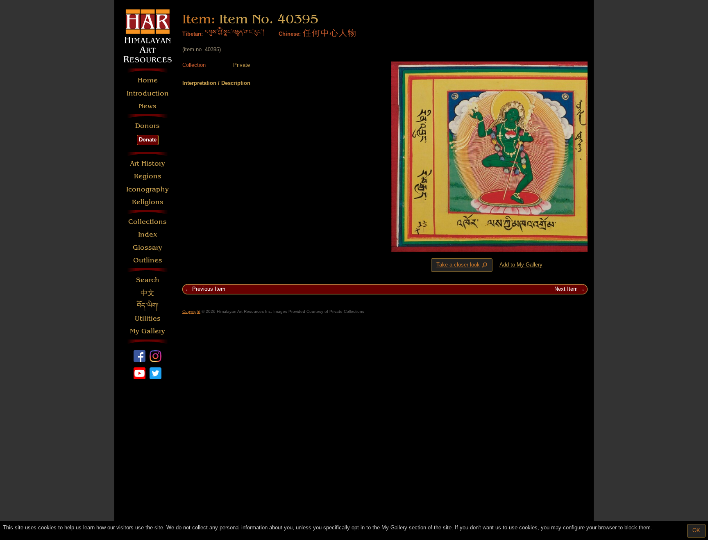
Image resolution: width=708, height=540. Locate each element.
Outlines (147, 260)
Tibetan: (192, 34)
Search (147, 280)
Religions (147, 202)
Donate (148, 140)
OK (696, 530)
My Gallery (147, 331)
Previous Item (208, 289)
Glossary (147, 247)
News (147, 106)
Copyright (191, 311)
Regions (147, 176)
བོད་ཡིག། (148, 306)
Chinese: (290, 34)
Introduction (148, 93)
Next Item (566, 289)
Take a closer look (462, 265)
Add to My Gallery (520, 265)
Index (147, 234)
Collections (147, 222)
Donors (147, 126)
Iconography (147, 189)
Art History (147, 163)
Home (148, 80)
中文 (147, 293)
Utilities (148, 318)
